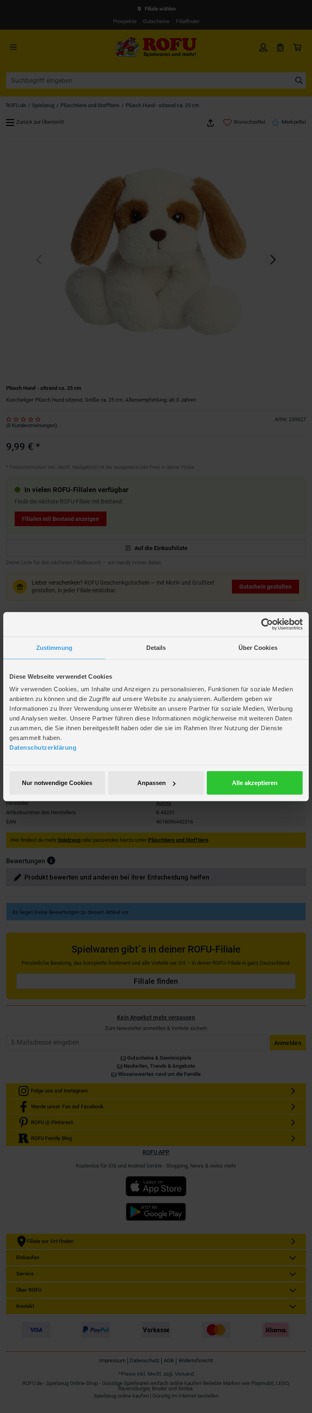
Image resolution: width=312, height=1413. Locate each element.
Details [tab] (156, 647)
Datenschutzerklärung (42, 747)
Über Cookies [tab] (257, 647)
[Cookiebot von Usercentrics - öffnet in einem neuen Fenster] (267, 624)
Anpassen (151, 782)
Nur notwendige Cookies (57, 782)
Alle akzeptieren (254, 782)
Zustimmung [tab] (54, 647)
